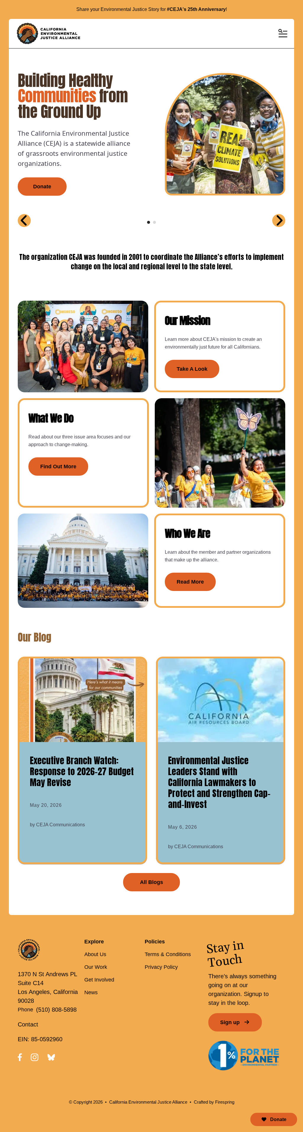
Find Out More (58, 466)
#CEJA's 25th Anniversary (196, 9)
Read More (190, 582)
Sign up (230, 1022)
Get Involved (99, 980)
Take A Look (192, 369)
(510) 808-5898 (56, 1009)
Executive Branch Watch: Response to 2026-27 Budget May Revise (82, 771)
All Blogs (151, 882)
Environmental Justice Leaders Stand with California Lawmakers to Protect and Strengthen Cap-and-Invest (219, 782)
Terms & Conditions (168, 954)
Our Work (95, 967)
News (91, 992)
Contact (28, 1024)
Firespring (224, 1102)
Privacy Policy (161, 967)
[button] (282, 33)
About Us (95, 954)
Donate (277, 1119)
